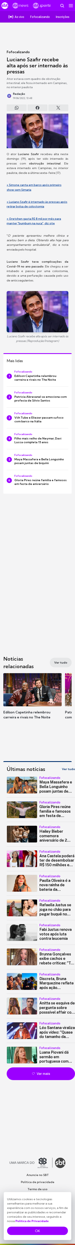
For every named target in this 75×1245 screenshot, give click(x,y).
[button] (32, 700)
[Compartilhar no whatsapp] (17, 107)
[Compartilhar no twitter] (58, 107)
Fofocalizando (18, 52)
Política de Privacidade (32, 1221)
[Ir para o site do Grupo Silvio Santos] (31, 1163)
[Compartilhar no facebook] (38, 107)
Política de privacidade (37, 1182)
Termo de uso (38, 1189)
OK (37, 1231)
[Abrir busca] (62, 5)
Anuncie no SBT (37, 1175)
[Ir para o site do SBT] (60, 1163)
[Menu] (71, 5)
